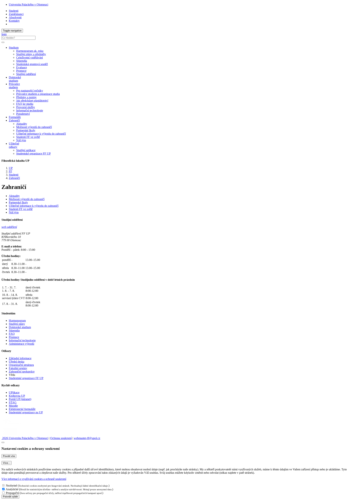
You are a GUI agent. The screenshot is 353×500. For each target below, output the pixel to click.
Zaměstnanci (16, 14)
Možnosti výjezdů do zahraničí (34, 127)
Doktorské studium (15, 79)
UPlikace (14, 392)
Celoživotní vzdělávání (29, 57)
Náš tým (21, 140)
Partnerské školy (25, 130)
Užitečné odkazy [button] (14, 145)
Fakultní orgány (18, 368)
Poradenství (23, 113)
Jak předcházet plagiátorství (32, 100)
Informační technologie (29, 110)
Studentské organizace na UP (26, 412)
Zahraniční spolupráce (22, 371)
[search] (2, 42)
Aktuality (21, 123)
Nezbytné (11, 485)
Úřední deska (16, 361)
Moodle (13, 405)
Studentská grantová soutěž (32, 64)
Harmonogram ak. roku (29, 50)
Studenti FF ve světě (28, 137)
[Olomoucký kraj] (14, 425)
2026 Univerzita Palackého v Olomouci (24, 438)
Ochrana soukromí (61, 438)
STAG (13, 402)
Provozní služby (25, 107)
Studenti (13, 10)
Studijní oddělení (26, 74)
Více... (6, 463)
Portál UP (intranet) (20, 399)
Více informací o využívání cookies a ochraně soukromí (33, 479)
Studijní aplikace (25, 150)
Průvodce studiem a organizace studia (38, 93)
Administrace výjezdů (21, 343)
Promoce (21, 70)
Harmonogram (17, 320)
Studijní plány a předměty (31, 54)
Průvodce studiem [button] (14, 85)
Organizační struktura (21, 364)
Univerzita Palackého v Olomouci (28, 4)
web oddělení (9, 226)
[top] (2, 442)
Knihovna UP (17, 395)
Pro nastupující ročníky (29, 90)
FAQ (12, 333)
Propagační (12, 492)
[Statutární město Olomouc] (9, 434)
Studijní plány (17, 323)
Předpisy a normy (26, 97)
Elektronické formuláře (22, 409)
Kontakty (14, 20)
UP (11, 168)
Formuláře (15, 117)
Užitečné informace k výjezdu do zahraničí (41, 133)
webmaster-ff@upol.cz (87, 438)
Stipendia (21, 60)
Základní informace (20, 358)
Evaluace (21, 67)
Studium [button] (14, 47)
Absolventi (15, 17)
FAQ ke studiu (24, 103)
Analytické (12, 489)
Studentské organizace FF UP (33, 153)
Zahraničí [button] (14, 120)
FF (10, 171)
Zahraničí (14, 178)
